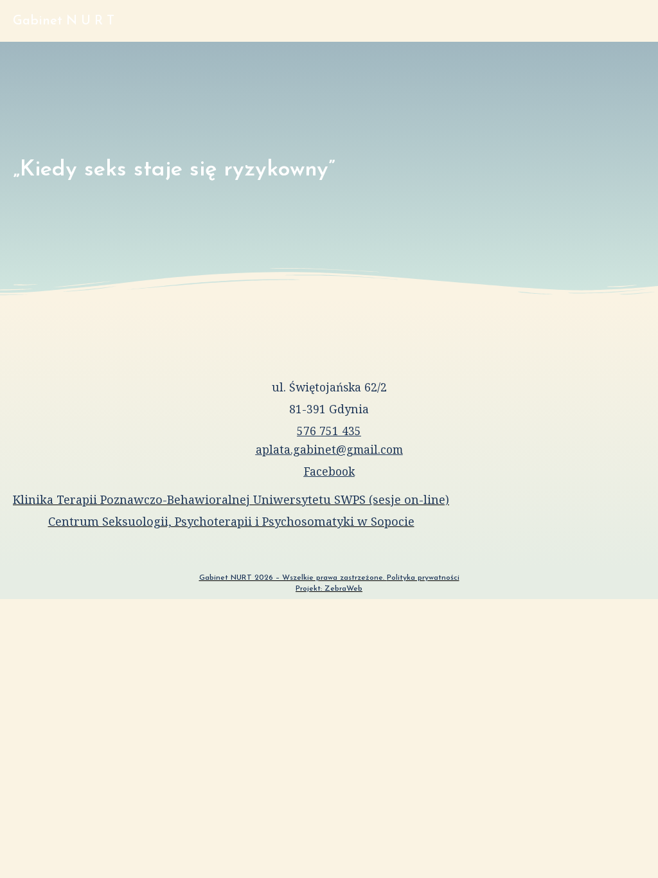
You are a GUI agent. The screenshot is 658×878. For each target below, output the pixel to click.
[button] (633, 20)
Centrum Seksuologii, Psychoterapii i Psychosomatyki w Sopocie (231, 521)
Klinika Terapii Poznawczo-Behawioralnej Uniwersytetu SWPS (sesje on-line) (231, 499)
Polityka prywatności (423, 578)
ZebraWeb (343, 589)
